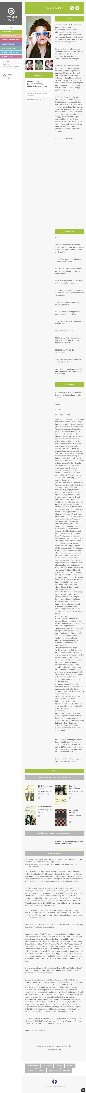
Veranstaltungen (8, 44)
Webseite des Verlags (34, 100)
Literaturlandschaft (10, 52)
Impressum (66, 1071)
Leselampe (30, 1071)
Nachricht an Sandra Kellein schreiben (37, 94)
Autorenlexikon (8, 32)
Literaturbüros (7, 68)
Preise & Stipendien (9, 36)
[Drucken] (72, 8)
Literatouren (7, 56)
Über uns (59, 1066)
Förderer (70, 1066)
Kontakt (41, 1071)
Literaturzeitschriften (11, 40)
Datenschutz (53, 1071)
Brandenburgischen (13, 66)
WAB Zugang (47, 1066)
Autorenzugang (32, 1066)
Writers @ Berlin (8, 48)
